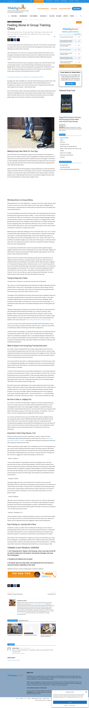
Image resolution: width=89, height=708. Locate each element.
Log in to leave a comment (18, 653)
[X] (14, 1)
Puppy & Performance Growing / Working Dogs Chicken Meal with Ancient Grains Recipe (70, 119)
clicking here (30, 692)
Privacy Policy (80, 697)
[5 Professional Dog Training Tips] (31, 629)
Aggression (43, 633)
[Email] (12, 39)
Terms (66, 697)
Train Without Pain (51, 594)
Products (21, 698)
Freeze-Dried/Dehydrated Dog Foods (69, 169)
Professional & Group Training (22, 19)
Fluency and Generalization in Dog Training (37, 319)
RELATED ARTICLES (12, 620)
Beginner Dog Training (28, 633)
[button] (86, 692)
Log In (61, 140)
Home (8, 19)
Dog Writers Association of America (38, 604)
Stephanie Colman (12, 36)
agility (47, 438)
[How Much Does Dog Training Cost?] (15, 629)
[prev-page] (8, 639)
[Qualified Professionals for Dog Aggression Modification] (48, 629)
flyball (9, 440)
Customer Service (64, 144)
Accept (70, 702)
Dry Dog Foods (64, 165)
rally (51, 438)
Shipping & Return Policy (36, 698)
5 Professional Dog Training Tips (30, 635)
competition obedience (19, 440)
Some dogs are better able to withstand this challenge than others (25, 77)
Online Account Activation (66, 155)
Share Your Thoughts (65, 153)
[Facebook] (8, 1)
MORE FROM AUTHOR (23, 620)
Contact (28, 698)
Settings (66, 705)
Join (25, 698)
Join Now (62, 157)
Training (12, 19)
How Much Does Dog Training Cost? (14, 635)
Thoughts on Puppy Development (15, 594)
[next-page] (10, 639)
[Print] (8, 39)
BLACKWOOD (62, 124)
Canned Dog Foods (65, 167)
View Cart (62, 142)
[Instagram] (11, 1)
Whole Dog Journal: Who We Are (68, 146)
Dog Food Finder (64, 138)
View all (63, 130)
